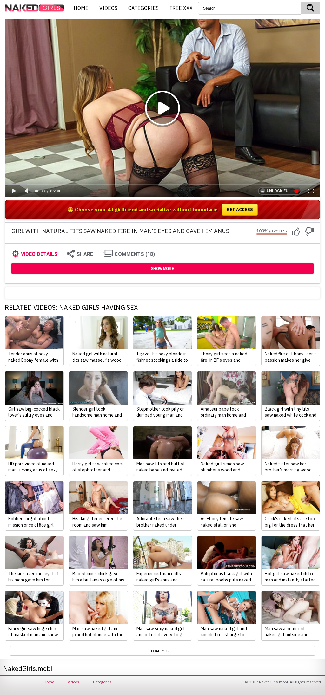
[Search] (310, 8)
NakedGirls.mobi (36, 8)
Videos (73, 681)
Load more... (162, 651)
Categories (102, 681)
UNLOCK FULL (280, 191)
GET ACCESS (240, 209)
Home (49, 681)
